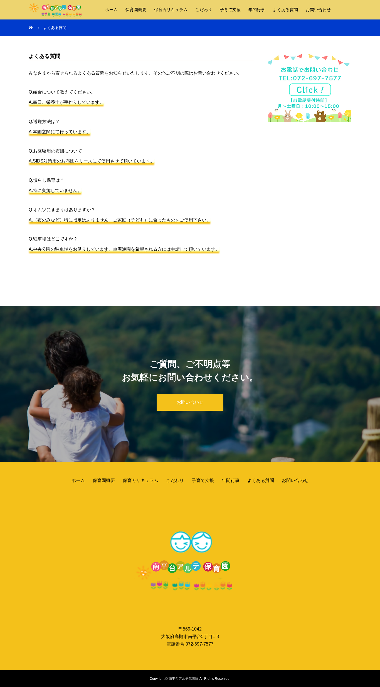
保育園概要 (135, 9)
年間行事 (256, 9)
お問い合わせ (318, 9)
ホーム (111, 9)
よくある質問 (285, 9)
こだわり (203, 9)
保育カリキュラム (170, 9)
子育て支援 (230, 9)
